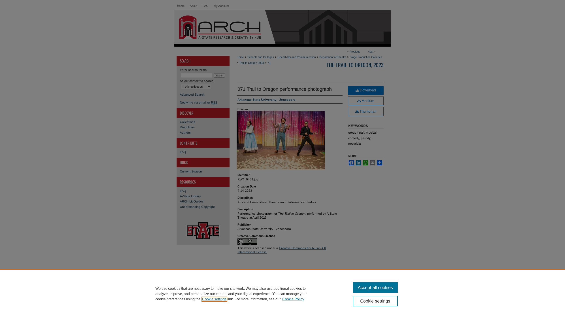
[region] (282, 293)
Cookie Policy (293, 299)
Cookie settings (214, 299)
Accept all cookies (375, 287)
